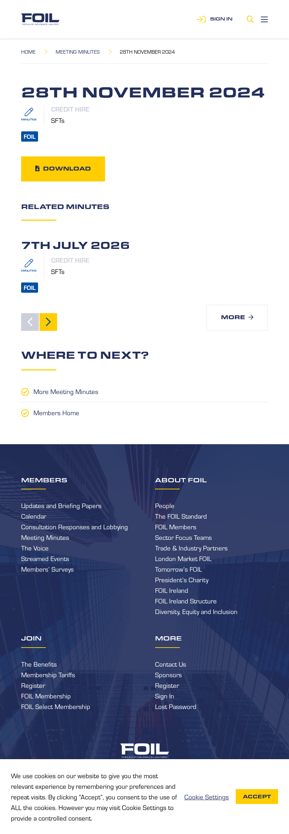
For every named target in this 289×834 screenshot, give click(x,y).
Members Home (56, 412)
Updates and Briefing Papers (61, 505)
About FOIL (181, 479)
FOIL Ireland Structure (186, 600)
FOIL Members (175, 526)
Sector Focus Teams (183, 537)
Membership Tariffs (48, 674)
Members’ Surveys (47, 568)
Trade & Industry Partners (191, 547)
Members (44, 479)
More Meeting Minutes (65, 391)
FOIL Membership (46, 695)
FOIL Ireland (171, 590)
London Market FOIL (183, 558)
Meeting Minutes (78, 51)
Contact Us (170, 663)
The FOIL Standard (181, 515)
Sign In (164, 695)
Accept (257, 796)
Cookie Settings (206, 796)
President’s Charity (181, 579)
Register (33, 685)
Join (31, 638)
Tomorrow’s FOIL (178, 568)
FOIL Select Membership (55, 706)
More (233, 317)
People (164, 505)
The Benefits (39, 663)
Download (67, 169)
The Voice (35, 547)
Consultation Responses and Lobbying (74, 526)
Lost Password (175, 706)
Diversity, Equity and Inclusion (196, 611)
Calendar (33, 515)
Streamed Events (45, 558)
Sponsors (168, 674)
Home (28, 51)
